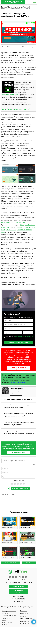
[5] (24, 483)
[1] (12, 483)
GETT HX (14, 222)
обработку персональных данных (24, 336)
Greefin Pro (5, 227)
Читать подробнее (18, 452)
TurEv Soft (28, 227)
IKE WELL (22, 222)
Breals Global (30, 225)
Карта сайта (24, 614)
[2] (15, 483)
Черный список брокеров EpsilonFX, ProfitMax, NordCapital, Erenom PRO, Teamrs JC (11, 563)
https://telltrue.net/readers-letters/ (16, 109)
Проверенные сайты (9, 611)
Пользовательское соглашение (26, 622)
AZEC (22, 225)
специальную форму (10, 95)
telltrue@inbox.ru (22, 580)
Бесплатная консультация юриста (13, 2)
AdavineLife (21, 230)
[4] (21, 483)
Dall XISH (19, 227)
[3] (18, 483)
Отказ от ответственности (26, 617)
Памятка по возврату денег (18, 368)
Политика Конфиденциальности (9, 614)
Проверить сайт (18, 591)
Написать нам (18, 586)
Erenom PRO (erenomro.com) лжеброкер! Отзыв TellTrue (29, 563)
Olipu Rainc (5, 222)
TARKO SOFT (11, 230)
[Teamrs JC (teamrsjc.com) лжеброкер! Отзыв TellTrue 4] (18, 173)
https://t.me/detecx (17, 382)
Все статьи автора (16, 395)
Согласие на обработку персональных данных (7, 621)
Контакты (23, 611)
